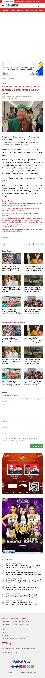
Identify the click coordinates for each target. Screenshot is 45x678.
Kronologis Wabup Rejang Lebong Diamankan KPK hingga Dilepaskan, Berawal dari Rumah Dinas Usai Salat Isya (24, 581)
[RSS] (32, 666)
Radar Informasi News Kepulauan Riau (15, 624)
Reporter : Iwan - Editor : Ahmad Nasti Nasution (19, 97)
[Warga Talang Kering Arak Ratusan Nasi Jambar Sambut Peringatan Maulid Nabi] (11, 301)
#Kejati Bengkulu (30, 648)
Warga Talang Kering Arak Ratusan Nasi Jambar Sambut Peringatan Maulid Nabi (22, 226)
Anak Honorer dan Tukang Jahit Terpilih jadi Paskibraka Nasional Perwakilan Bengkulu (21, 596)
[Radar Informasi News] (12, 5)
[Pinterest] (20, 666)
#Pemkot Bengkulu (10, 652)
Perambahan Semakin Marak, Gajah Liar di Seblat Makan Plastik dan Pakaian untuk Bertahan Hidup (22, 204)
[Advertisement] (22, 35)
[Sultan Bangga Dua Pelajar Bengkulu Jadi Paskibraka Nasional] (11, 280)
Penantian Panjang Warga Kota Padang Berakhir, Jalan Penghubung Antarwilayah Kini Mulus (23, 566)
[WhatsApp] (28, 666)
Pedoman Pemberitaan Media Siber (14, 638)
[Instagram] (24, 666)
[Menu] (3, 5)
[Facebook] (13, 666)
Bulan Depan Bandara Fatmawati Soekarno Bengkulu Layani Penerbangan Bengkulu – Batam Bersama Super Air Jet (23, 573)
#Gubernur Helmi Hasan (11, 648)
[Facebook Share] (25, 244)
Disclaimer (5, 636)
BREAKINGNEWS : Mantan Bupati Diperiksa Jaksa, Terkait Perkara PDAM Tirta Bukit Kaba (23, 588)
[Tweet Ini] (29, 244)
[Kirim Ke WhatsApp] (41, 244)
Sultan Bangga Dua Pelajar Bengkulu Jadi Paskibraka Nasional (20, 214)
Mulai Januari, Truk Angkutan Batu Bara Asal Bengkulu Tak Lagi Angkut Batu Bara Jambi (21, 603)
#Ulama (5, 237)
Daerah (4, 83)
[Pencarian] (42, 5)
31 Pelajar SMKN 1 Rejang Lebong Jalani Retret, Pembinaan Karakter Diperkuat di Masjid (22, 231)
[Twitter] (17, 666)
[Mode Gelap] (39, 5)
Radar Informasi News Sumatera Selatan (15, 621)
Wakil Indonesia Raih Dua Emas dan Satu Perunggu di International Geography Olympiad (20, 209)
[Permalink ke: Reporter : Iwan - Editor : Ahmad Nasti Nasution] (3, 97)
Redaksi (4, 632)
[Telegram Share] (37, 244)
